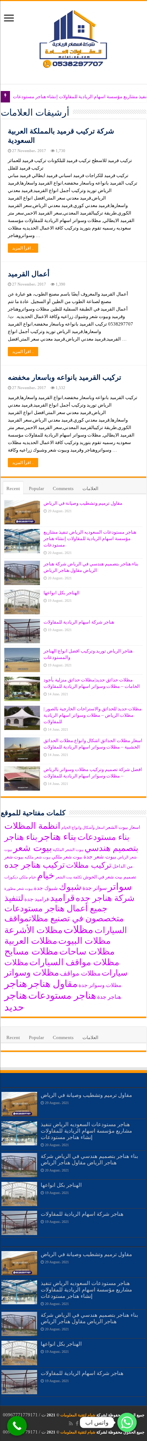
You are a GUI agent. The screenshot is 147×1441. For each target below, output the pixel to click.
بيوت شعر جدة (99, 857)
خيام (45, 875)
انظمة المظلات (32, 826)
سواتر (120, 886)
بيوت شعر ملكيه (38, 857)
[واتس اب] (127, 1422)
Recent (13, 488)
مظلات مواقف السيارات (74, 962)
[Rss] (71, 1423)
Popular (36, 488)
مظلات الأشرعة (33, 930)
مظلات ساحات (87, 951)
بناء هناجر (57, 836)
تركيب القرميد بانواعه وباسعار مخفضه (64, 377)
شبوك (70, 887)
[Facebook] (77, 1423)
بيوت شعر (32, 848)
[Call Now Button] (17, 1426)
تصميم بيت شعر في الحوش (109, 877)
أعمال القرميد (29, 274)
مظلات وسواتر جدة (99, 985)
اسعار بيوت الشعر (123, 827)
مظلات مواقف (80, 973)
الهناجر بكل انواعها (62, 592)
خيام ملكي (27, 877)
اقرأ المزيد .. (23, 248)
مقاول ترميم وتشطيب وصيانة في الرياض (83, 503)
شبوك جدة (46, 888)
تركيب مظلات (88, 865)
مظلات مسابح (31, 951)
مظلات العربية (30, 941)
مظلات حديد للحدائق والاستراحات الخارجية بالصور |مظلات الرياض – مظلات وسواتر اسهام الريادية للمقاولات (93, 715)
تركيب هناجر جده (34, 865)
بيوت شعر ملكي (67, 857)
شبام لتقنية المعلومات (77, 1415)
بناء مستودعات (103, 837)
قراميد (62, 898)
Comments (63, 488)
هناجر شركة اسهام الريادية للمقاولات (79, 622)
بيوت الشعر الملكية (68, 850)
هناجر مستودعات (62, 995)
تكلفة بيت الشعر (68, 877)
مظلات (78, 929)
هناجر (15, 983)
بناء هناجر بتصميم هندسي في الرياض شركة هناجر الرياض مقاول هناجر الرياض (89, 1159)
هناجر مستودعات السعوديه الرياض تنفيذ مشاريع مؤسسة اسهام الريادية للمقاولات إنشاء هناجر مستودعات (90, 538)
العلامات (90, 488)
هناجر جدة (109, 996)
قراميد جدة (36, 899)
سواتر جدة (94, 888)
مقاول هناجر (52, 983)
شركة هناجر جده (105, 898)
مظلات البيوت (84, 941)
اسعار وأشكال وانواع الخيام (83, 828)
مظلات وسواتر (31, 972)
